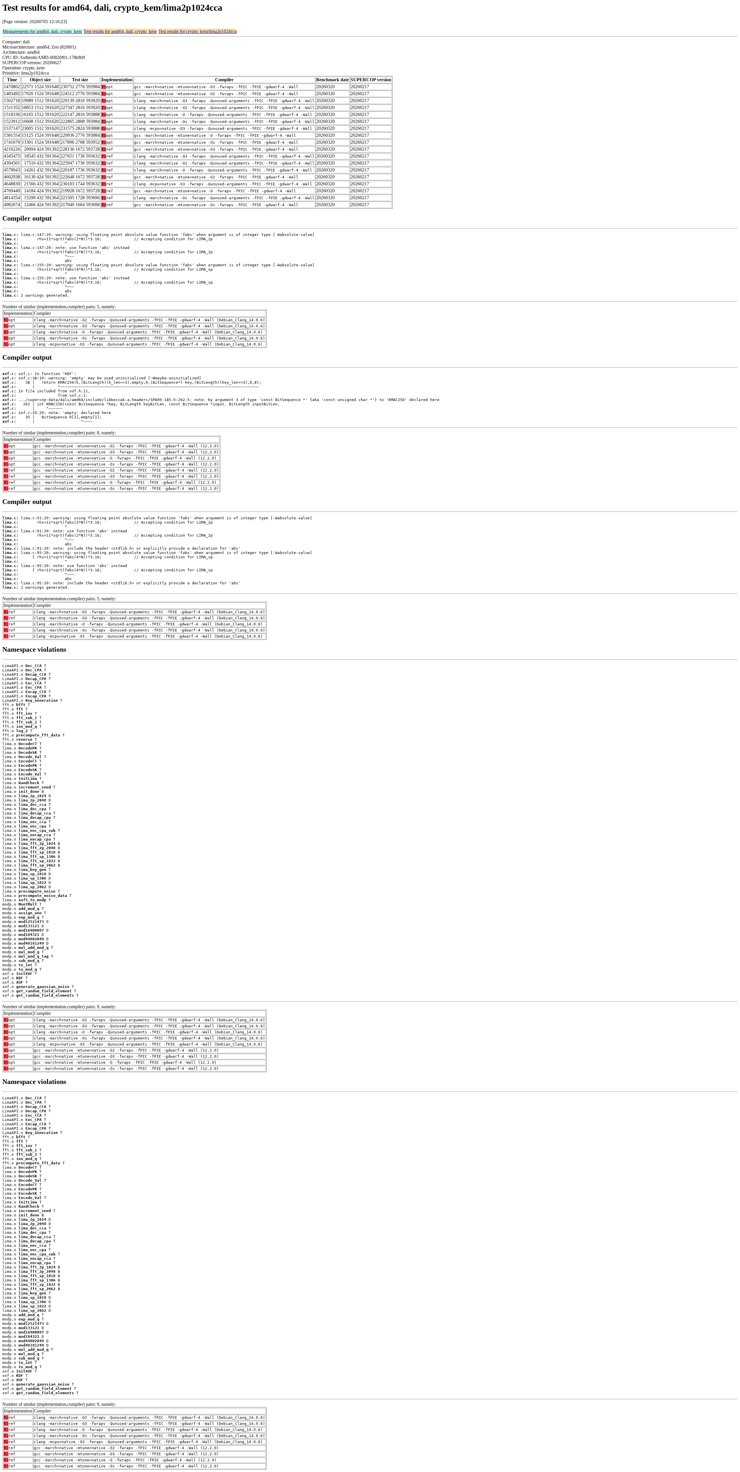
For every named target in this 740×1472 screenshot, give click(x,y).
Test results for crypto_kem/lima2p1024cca (197, 31)
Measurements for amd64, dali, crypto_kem (42, 31)
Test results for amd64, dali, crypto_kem (120, 31)
